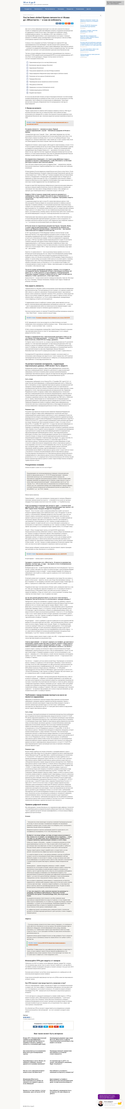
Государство (28, 9)
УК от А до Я (29, 2)
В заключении (80, 9)
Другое (89, 9)
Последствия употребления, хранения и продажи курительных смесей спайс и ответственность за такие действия (91, 44)
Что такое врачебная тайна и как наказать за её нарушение (89, 49)
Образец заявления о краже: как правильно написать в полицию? (89, 20)
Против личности (50, 9)
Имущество (70, 9)
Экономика (61, 9)
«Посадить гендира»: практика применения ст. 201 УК (88, 31)
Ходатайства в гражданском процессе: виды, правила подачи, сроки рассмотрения (89, 37)
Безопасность (38, 9)
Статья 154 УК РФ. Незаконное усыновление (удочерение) (88, 26)
